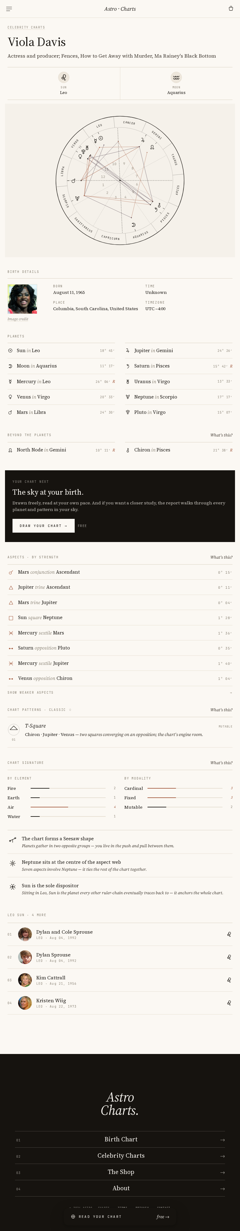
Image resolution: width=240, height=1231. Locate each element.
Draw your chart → (44, 526)
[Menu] (9, 9)
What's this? (221, 435)
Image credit (18, 318)
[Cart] (231, 9)
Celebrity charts (26, 27)
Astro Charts (120, 9)
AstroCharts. (120, 1103)
